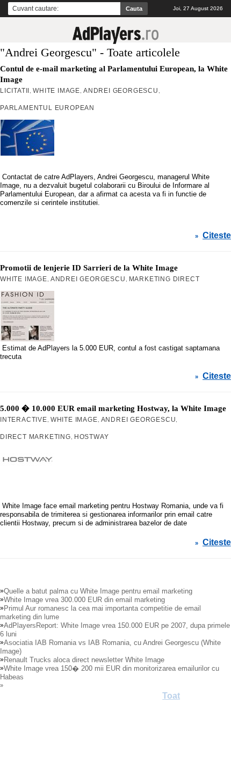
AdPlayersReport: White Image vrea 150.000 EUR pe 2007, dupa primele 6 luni (115, 629)
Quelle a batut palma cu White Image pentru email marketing (98, 591)
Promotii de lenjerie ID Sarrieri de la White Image (89, 267)
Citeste (217, 235)
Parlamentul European (47, 108)
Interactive (23, 419)
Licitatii (15, 90)
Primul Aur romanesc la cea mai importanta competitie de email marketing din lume (100, 612)
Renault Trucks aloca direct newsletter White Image (84, 660)
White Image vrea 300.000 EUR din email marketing (84, 600)
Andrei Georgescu (120, 90)
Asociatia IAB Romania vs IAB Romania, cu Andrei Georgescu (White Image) (110, 647)
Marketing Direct (164, 279)
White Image (56, 90)
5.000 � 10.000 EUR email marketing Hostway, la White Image (113, 408)
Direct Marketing (35, 437)
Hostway (91, 437)
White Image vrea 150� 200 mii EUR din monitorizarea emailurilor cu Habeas (109, 672)
